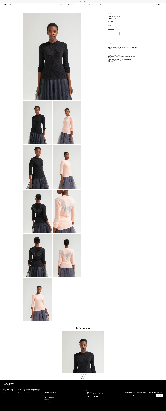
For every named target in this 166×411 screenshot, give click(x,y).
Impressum (46, 399)
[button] (161, 5)
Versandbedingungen (49, 395)
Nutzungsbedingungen (49, 402)
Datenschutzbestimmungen (50, 392)
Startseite (110, 13)
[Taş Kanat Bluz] (83, 352)
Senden (160, 395)
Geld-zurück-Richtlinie (49, 397)
